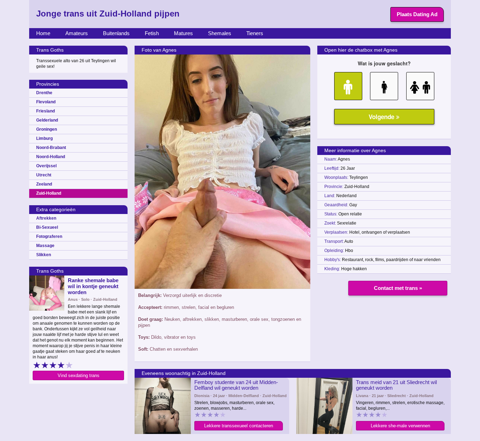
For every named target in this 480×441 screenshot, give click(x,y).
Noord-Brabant (51, 147)
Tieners (254, 33)
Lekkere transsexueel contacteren (238, 425)
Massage (45, 245)
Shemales (219, 33)
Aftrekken (46, 218)
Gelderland (47, 120)
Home (43, 33)
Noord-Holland (50, 156)
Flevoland (46, 101)
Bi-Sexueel (47, 227)
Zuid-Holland (48, 193)
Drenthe (44, 92)
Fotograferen (49, 236)
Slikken (43, 254)
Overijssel (46, 165)
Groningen (46, 129)
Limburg (44, 138)
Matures (183, 33)
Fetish (152, 33)
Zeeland (44, 184)
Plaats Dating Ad (417, 14)
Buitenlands (116, 33)
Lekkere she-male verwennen (400, 425)
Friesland (45, 111)
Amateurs (76, 33)
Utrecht (43, 175)
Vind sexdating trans (78, 375)
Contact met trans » (398, 288)
